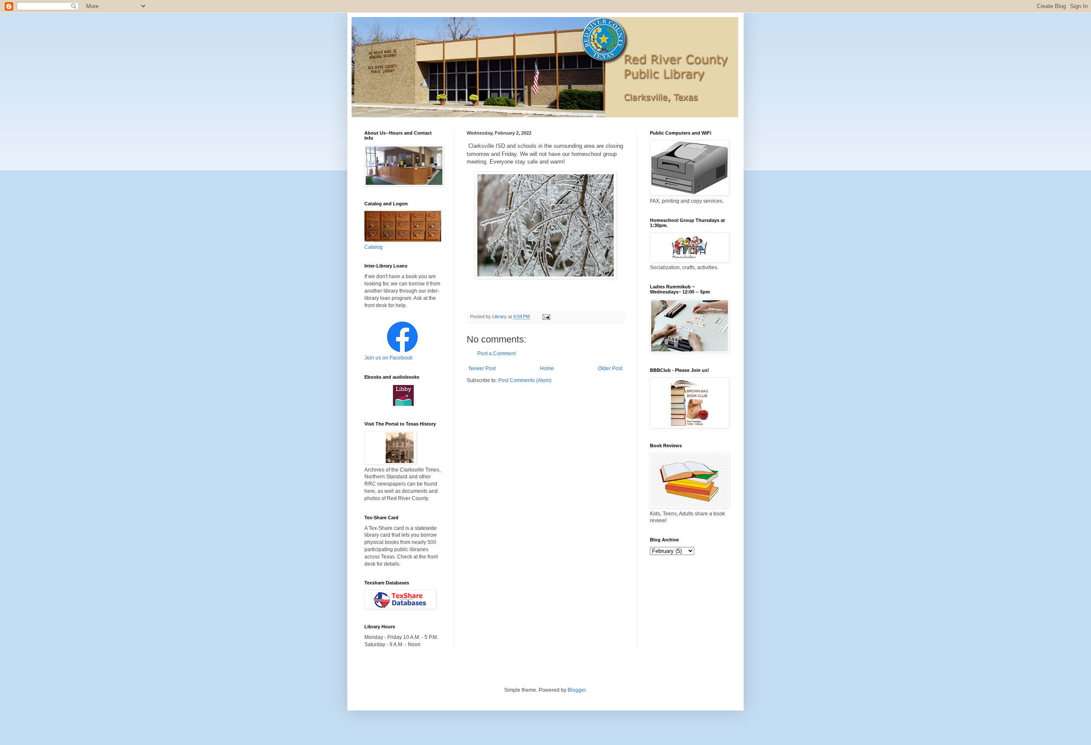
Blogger (577, 690)
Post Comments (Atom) (524, 380)
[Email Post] (545, 316)
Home (547, 368)
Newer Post (482, 368)
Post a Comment (496, 354)
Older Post (610, 368)
